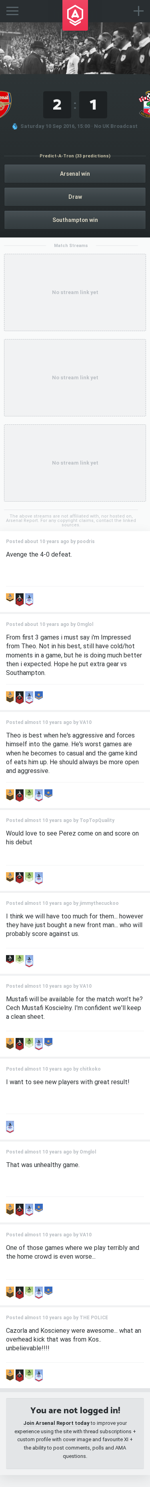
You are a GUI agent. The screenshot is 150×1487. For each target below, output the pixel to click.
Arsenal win (75, 174)
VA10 (86, 722)
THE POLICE (94, 1317)
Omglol (85, 624)
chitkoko (90, 1069)
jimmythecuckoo (99, 903)
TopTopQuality (97, 820)
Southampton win (75, 220)
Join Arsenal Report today (56, 1423)
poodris (86, 541)
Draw (75, 197)
